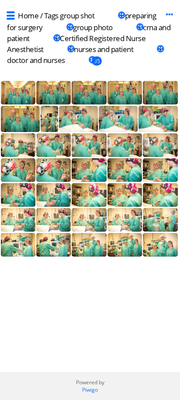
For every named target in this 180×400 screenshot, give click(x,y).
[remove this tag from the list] (106, 15)
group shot (77, 15)
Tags (51, 15)
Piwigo (90, 389)
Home (28, 15)
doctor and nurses (36, 60)
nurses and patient (103, 49)
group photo (93, 27)
